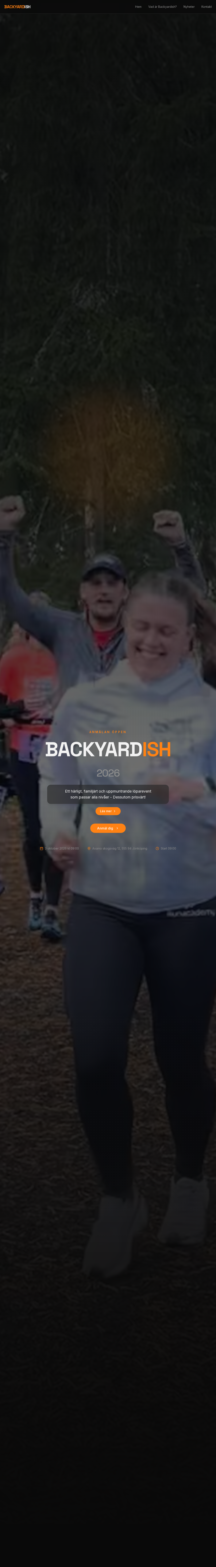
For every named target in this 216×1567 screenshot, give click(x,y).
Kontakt (206, 6)
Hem (138, 6)
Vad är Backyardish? (162, 6)
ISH (17, 6)
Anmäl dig (105, 828)
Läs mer (106, 811)
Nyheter (189, 6)
